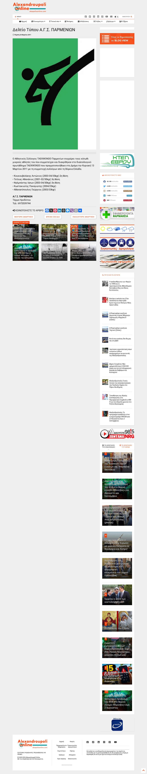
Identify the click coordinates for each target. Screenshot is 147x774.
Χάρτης (72, 751)
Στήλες (98, 21)
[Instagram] (94, 17)
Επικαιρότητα (38, 21)
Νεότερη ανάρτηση (23, 217)
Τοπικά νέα (55, 21)
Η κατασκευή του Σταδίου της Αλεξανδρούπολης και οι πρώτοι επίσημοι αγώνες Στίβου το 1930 (54, 254)
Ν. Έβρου (124, 21)
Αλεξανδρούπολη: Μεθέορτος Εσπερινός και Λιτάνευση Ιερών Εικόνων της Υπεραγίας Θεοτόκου (117, 463)
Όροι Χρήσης (61, 759)
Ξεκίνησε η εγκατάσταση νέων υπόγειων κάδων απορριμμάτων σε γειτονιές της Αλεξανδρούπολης (24, 233)
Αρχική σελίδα (53, 217)
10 (106, 691)
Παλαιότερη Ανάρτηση (83, 217)
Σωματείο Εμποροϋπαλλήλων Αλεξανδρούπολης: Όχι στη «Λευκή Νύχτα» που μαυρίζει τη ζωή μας (117, 649)
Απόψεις (69, 21)
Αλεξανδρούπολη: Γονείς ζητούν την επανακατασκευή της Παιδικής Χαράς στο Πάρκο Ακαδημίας (53, 233)
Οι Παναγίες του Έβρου (117, 628)
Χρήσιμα (110, 21)
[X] (90, 17)
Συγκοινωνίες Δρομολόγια (72, 746)
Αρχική (24, 21)
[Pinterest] (102, 17)
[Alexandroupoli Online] (29, 11)
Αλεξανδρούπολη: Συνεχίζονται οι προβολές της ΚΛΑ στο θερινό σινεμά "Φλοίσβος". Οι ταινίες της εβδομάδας (25, 253)
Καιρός (72, 741)
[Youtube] (106, 17)
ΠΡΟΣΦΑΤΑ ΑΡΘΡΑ (112, 275)
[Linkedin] (98, 17)
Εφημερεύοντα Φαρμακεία (62, 746)
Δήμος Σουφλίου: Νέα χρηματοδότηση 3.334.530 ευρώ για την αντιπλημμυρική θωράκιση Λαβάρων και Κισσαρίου (120, 368)
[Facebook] (86, 17)
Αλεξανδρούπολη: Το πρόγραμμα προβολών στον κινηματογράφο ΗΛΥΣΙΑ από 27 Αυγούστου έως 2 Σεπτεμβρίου (83, 233)
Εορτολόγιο (62, 751)
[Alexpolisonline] (111, 17)
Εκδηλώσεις (84, 21)
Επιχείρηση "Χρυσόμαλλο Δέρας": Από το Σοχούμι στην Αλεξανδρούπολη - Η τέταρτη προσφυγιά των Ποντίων (82, 253)
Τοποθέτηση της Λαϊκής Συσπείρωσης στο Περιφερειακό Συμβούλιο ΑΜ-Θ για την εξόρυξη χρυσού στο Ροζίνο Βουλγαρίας (120, 400)
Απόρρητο (72, 755)
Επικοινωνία (72, 759)
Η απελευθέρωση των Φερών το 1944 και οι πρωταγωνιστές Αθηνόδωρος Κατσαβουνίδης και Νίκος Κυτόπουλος (120, 286)
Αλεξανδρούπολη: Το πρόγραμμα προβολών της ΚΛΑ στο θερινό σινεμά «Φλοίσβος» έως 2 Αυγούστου (117, 701)
